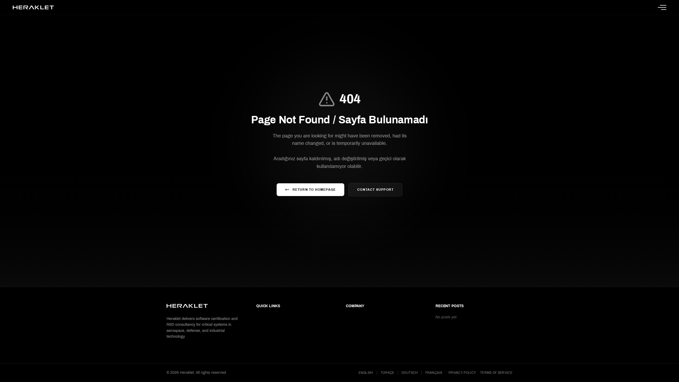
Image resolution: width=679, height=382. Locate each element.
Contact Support (375, 190)
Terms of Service (496, 373)
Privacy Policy (462, 373)
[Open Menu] (662, 7)
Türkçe (387, 373)
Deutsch (410, 373)
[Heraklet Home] (33, 7)
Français (433, 373)
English (366, 373)
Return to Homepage (314, 190)
